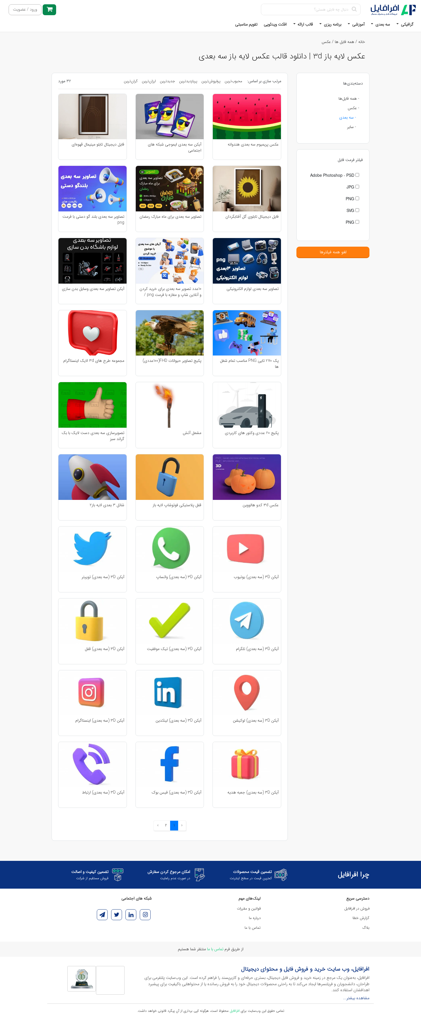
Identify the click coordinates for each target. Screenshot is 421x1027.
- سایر (351, 127)
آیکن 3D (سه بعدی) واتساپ (178, 577)
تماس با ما (253, 928)
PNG (350, 198)
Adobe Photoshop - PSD (332, 175)
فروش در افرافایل (356, 909)
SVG (351, 210)
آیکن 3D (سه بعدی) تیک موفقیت (174, 649)
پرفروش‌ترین (211, 81)
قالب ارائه (304, 24)
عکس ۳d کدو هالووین (261, 505)
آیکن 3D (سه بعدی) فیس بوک (176, 793)
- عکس (353, 108)
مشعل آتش (192, 433)
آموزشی (358, 24)
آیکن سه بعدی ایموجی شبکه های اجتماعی (174, 147)
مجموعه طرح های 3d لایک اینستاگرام (93, 361)
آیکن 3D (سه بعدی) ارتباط (103, 793)
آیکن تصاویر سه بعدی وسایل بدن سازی (93, 289)
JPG (351, 187)
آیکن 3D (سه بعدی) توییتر (103, 577)
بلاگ (366, 928)
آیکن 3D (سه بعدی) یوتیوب (256, 577)
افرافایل (235, 1011)
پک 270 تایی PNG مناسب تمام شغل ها (249, 363)
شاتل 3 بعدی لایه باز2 (107, 505)
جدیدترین (167, 81)
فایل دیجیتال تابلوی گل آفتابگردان (252, 217)
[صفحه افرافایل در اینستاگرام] (145, 914)
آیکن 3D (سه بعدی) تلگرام (257, 649)
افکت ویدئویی (275, 24)
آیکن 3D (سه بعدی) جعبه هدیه (253, 793)
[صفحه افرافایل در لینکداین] (130, 914)
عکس (326, 42)
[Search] (354, 9)
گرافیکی (407, 24)
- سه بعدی (347, 117)
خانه (361, 42)
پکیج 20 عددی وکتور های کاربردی (252, 433)
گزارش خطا (361, 918)
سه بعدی (382, 24)
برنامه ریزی (332, 24)
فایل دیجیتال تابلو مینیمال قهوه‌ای (98, 145)
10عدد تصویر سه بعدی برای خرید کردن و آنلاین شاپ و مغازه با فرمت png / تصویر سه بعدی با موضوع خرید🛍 (170, 291)
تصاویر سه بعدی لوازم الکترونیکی (253, 289)
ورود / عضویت (25, 9)
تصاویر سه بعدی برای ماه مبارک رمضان (170, 217)
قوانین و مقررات (249, 909)
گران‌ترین (131, 81)
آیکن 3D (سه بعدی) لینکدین (178, 721)
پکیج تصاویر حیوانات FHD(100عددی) (172, 361)
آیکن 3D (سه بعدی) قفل (104, 649)
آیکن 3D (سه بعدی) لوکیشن (256, 721)
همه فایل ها (344, 42)
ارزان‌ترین (149, 81)
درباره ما (255, 918)
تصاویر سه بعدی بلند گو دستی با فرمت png (93, 219)
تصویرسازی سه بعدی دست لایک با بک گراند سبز (93, 435)
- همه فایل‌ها (349, 98)
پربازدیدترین (188, 81)
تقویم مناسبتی (246, 24)
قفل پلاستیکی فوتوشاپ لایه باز (177, 505)
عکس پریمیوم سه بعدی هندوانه (253, 145)
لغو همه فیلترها (333, 252)
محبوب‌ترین (233, 81)
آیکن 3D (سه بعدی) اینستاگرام (99, 721)
